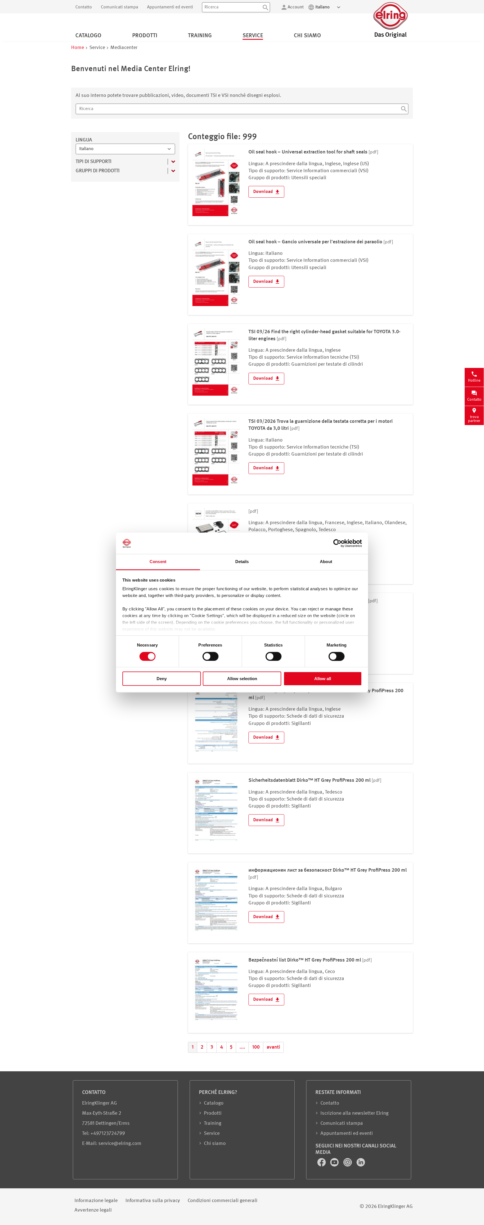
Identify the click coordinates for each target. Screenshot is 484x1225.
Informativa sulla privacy (152, 1200)
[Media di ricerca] (403, 110)
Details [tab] (242, 561)
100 (256, 1047)
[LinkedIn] (361, 1165)
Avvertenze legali (93, 1210)
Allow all (322, 678)
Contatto (83, 7)
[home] (390, 37)
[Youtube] (335, 1165)
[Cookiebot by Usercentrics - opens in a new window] (337, 543)
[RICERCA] (265, 7)
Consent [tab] (158, 561)
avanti (273, 1047)
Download (263, 192)
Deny (162, 678)
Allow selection (242, 678)
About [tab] (326, 561)
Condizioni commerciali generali (222, 1200)
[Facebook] (322, 1165)
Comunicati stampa (119, 7)
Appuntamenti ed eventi (170, 7)
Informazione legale (96, 1200)
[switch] (210, 656)
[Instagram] (348, 1165)
